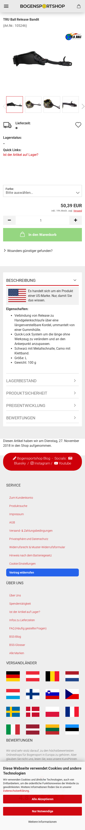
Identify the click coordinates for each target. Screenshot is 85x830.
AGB (12, 522)
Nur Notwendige (42, 811)
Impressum (16, 514)
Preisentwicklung (25, 405)
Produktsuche (18, 506)
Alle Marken (16, 653)
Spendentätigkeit (20, 603)
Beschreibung (21, 280)
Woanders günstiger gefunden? (30, 251)
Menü (6, 6)
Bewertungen (20, 417)
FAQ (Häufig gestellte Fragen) (28, 628)
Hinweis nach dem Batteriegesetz (30, 555)
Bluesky (20, 463)
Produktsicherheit (26, 393)
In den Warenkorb (42, 235)
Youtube (65, 463)
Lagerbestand (21, 380)
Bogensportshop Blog (33, 458)
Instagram (42, 463)
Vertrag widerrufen (21, 572)
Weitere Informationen (42, 821)
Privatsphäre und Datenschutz (28, 539)
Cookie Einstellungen (22, 563)
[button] (9, 220)
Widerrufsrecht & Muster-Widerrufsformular (37, 547)
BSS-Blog (15, 636)
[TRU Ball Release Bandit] (42, 59)
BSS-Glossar (17, 645)
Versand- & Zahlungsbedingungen (31, 530)
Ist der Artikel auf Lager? (20, 155)
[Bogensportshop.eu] (42, 6)
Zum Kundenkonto (21, 497)
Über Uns (15, 595)
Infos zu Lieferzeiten (22, 620)
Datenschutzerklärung (16, 790)
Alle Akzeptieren (42, 799)
